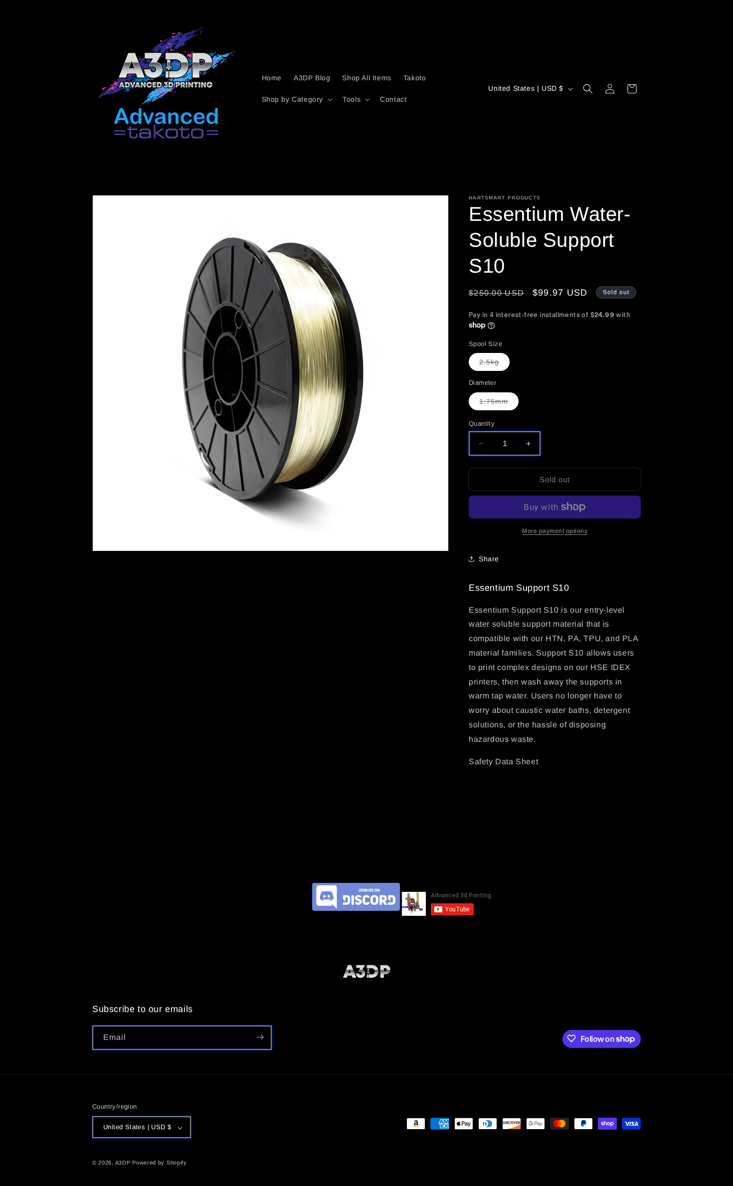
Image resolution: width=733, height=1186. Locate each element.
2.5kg (494, 364)
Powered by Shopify (159, 1163)
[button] (296, 99)
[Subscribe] (260, 1037)
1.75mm (499, 403)
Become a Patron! (276, 913)
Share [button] (489, 559)
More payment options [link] (554, 530)
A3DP (123, 1163)
